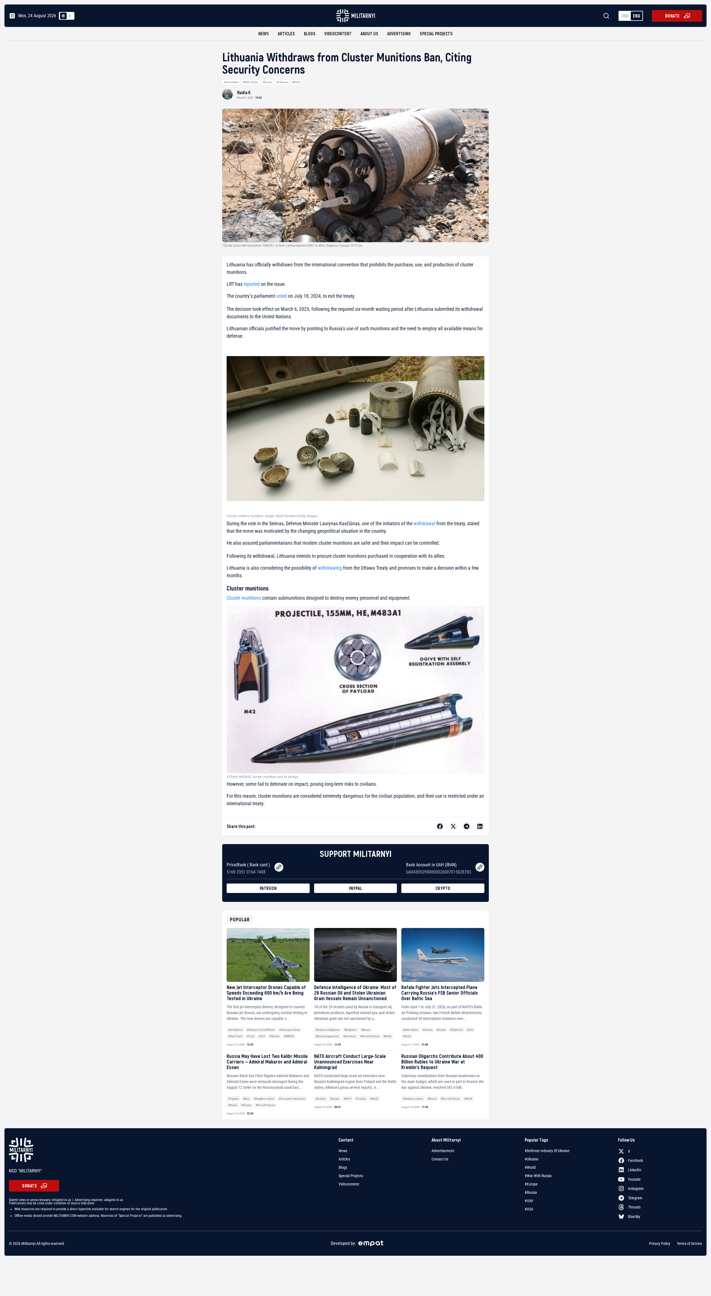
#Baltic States (250, 82)
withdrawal (424, 523)
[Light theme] (63, 15)
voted (281, 296)
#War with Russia (369, 1036)
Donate (672, 15)
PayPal (355, 888)
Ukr (625, 15)
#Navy (246, 1098)
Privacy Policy (659, 1243)
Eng (636, 15)
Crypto (442, 888)
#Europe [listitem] (531, 1184)
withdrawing (330, 568)
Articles (286, 33)
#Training (361, 1098)
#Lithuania (282, 82)
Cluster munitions (244, 598)
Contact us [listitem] (440, 1159)
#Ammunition (231, 82)
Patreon (268, 888)
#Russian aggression (327, 1036)
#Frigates (233, 1098)
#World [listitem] (530, 1167)
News (263, 33)
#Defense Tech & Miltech (261, 1029)
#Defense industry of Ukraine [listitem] (547, 1151)
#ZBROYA (289, 1036)
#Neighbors (350, 1029)
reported (252, 284)
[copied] (278, 867)
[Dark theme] (70, 15)
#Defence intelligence (328, 1029)
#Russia (365, 1029)
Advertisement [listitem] (443, 1151)
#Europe (267, 82)
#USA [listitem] (529, 1209)
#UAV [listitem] (529, 1201)
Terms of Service (689, 1243)
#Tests (250, 1036)
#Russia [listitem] (531, 1192)
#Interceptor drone (289, 1029)
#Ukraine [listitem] (532, 1159)
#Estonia (427, 1029)
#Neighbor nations (264, 1098)
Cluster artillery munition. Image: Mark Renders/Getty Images (272, 516)
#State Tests (235, 1036)
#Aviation (321, 1098)
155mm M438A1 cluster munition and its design (262, 777)
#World (296, 82)
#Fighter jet (456, 1029)
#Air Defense (235, 1029)
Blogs (310, 33)
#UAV (262, 1036)
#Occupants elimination (292, 1098)
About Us (369, 33)
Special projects (436, 33)
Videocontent (338, 33)
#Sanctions (349, 1036)
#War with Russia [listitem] (538, 1176)
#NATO (347, 1098)
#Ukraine (275, 1036)
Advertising (399, 33)
